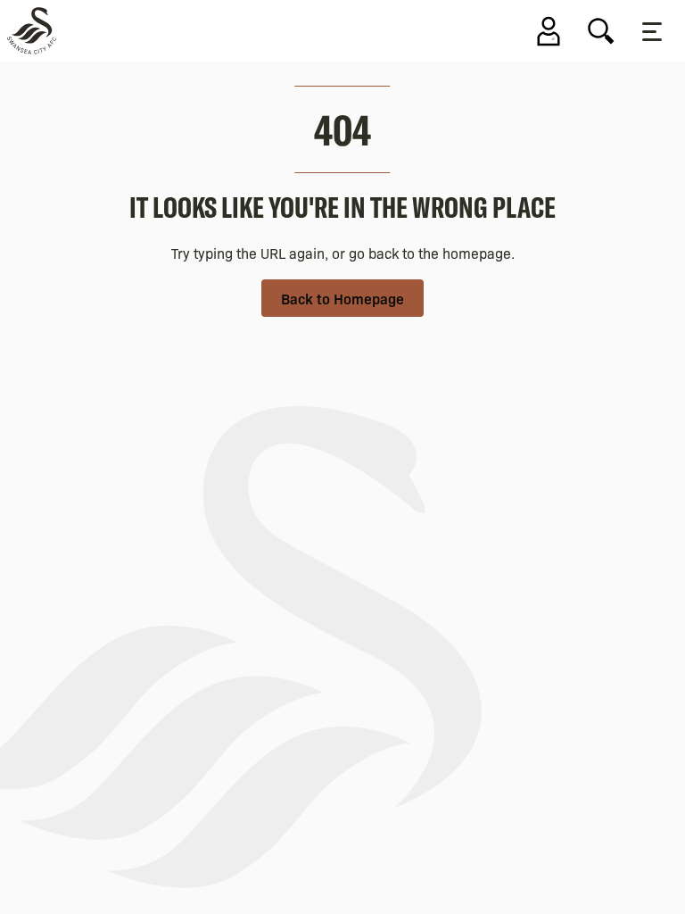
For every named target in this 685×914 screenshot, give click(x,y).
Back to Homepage (342, 298)
